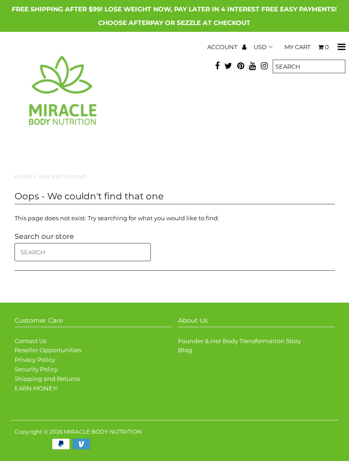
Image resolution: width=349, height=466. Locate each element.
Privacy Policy (35, 359)
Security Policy (36, 369)
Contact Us (30, 340)
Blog (185, 350)
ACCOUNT (223, 47)
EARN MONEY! (36, 388)
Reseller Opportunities (48, 350)
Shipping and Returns (47, 378)
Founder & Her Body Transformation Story (239, 340)
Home (24, 176)
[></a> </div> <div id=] (53, 445)
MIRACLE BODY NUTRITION (103, 431)
